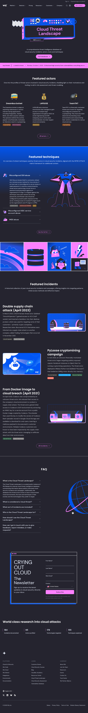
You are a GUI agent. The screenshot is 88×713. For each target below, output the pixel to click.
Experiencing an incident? (78, 1)
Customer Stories (36, 664)
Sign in (67, 1)
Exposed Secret (7, 438)
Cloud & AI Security (8, 664)
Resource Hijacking (77, 375)
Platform (12, 5)
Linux (34, 205)
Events (62, 672)
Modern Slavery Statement (77, 705)
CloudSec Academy (36, 672)
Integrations (6, 675)
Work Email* (49, 576)
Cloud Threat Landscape (38, 678)
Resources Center (36, 675)
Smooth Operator (7, 339)
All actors (43, 136)
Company (59, 5)
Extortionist (36, 124)
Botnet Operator (16, 124)
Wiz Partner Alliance (65, 681)
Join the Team (64, 667)
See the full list (43, 232)
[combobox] (60, 586)
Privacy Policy (66, 598)
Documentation (7, 681)
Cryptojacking (6, 124)
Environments (6, 678)
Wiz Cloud (5, 670)
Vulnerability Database (37, 683)
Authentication (14, 205)
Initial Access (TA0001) (25, 205)
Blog (32, 670)
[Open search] (67, 5)
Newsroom (63, 670)
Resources (39, 5)
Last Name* (49, 568)
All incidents (43, 446)
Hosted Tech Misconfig (64, 375)
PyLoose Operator (52, 375)
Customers (49, 5)
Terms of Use (65, 705)
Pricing (31, 5)
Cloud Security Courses (37, 667)
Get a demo (79, 5)
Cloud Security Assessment (39, 681)
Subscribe (60, 592)
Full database (43, 57)
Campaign (50, 378)
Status (48, 705)
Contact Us (63, 675)
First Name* (49, 561)
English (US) (8, 691)
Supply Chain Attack (19, 339)
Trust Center (63, 678)
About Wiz (63, 664)
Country (48, 583)
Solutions (21, 5)
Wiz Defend (6, 672)
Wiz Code (5, 667)
